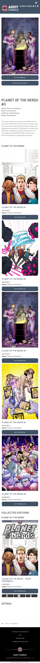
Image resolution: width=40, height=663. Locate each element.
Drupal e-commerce (15, 662)
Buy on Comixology (20, 77)
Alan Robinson (14, 113)
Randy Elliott (11, 115)
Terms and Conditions (20, 641)
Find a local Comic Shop (20, 83)
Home (2, 623)
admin (32, 657)
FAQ (20, 635)
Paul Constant (11, 111)
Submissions (20, 638)
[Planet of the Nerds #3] (20, 46)
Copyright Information (20, 631)
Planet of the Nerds (14, 108)
